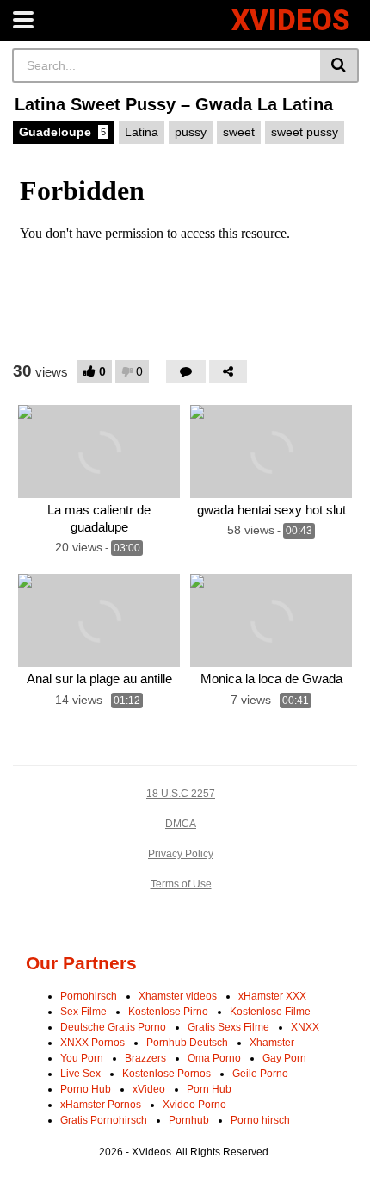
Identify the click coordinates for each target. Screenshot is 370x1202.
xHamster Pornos (100, 1105)
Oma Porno (214, 1058)
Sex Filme (83, 1012)
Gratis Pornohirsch (103, 1120)
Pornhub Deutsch (187, 1043)
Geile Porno (260, 1074)
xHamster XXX (272, 996)
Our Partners (81, 963)
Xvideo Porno (194, 1105)
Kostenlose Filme (270, 1012)
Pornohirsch (88, 996)
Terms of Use (181, 884)
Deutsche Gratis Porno (113, 1027)
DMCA (180, 824)
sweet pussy (304, 132)
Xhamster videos (178, 996)
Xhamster (272, 1043)
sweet (239, 132)
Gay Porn (284, 1058)
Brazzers (145, 1058)
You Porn (81, 1058)
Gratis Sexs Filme (228, 1027)
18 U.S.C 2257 (180, 794)
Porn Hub (209, 1089)
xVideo (149, 1089)
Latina (141, 132)
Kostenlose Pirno (168, 1012)
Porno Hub (85, 1089)
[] (339, 65)
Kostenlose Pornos (166, 1074)
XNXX (305, 1027)
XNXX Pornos (92, 1043)
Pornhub (189, 1120)
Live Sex (80, 1074)
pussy (191, 132)
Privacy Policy (180, 854)
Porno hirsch (260, 1120)
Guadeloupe (62, 132)
